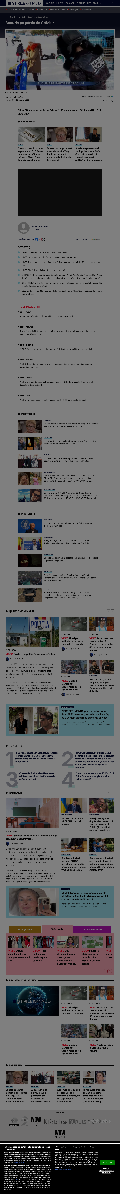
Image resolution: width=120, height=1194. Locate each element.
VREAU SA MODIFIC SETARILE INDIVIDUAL (106, 1171)
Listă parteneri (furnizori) (63, 1169)
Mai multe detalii (19, 1162)
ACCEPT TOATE (107, 1163)
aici (17, 1179)
